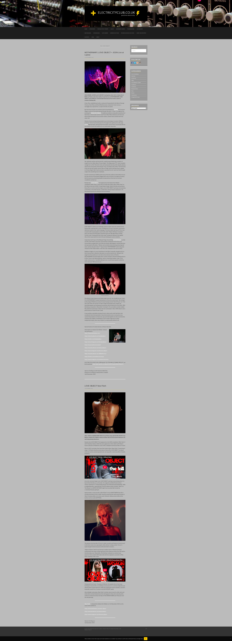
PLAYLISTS (87, 37)
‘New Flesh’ (87, 604)
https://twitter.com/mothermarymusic (94, 356)
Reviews (132, 92)
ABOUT (97, 37)
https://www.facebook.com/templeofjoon (95, 336)
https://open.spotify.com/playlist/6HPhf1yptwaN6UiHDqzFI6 (107, 364)
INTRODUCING (96, 33)
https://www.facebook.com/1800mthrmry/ (95, 353)
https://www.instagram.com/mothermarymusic (97, 359)
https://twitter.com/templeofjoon (93, 339)
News (132, 90)
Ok (145, 638)
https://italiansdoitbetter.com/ (92, 333)
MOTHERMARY (117, 240)
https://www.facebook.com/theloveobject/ (95, 347)
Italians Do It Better (96, 113)
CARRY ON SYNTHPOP (141, 33)
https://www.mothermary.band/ (93, 345)
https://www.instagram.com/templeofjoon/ (95, 342)
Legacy (132, 80)
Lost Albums (133, 86)
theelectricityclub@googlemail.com (112, 628)
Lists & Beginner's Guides (136, 82)
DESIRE (116, 109)
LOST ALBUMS (105, 33)
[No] (230, 638)
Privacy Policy (88, 629)
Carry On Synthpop (135, 74)
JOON (86, 124)
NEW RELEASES (88, 33)
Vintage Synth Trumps (135, 97)
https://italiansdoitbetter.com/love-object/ (95, 608)
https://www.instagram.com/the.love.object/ (96, 350)
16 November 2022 (89, 57)
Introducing (133, 78)
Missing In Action (134, 88)
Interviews (133, 76)
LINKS (92, 37)
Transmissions (134, 95)
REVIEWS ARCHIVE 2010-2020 (127, 33)
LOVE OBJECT (94, 182)
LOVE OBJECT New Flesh (95, 386)
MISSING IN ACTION (114, 33)
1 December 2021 (89, 388)
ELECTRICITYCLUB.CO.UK (93, 628)
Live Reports (133, 84)
